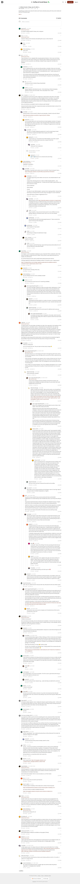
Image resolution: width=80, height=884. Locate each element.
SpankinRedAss (24, 766)
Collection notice (47, 875)
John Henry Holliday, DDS (26, 715)
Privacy (39, 875)
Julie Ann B (25, 655)
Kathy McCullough (30, 371)
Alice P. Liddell (26, 784)
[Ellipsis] (61, 28)
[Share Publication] (65, 2)
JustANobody (31, 217)
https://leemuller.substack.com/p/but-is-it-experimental (49, 200)
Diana (22, 795)
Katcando (25, 628)
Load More (21, 870)
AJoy (32, 556)
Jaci (22, 55)
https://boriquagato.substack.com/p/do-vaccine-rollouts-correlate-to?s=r (37, 791)
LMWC (22, 322)
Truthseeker (29, 176)
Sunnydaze (25, 343)
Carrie (26, 280)
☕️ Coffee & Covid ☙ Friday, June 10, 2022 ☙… (29, 7)
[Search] (63, 2)
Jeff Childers (21, 8)
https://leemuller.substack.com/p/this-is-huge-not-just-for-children (36, 115)
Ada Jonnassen (26, 709)
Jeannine (23, 28)
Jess (24, 778)
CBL (24, 758)
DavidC (26, 739)
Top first (59, 18)
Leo (25, 87)
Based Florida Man (32, 307)
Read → (20, 14)
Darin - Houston (24, 95)
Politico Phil (35, 428)
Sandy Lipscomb (24, 830)
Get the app (45, 878)
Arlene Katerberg (26, 49)
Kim (22, 35)
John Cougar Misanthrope (32, 285)
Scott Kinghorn (26, 672)
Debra (32, 543)
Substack (34, 881)
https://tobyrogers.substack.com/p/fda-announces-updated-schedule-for (36, 851)
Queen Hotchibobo (27, 863)
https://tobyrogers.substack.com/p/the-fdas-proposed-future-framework (39, 171)
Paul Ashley (23, 250)
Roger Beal (23, 700)
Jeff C (26, 495)
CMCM (30, 298)
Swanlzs (26, 665)
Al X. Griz (29, 488)
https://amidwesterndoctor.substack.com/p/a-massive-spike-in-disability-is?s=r (39, 787)
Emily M (23, 836)
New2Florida (23, 616)
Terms (42, 875)
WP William (23, 816)
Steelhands (25, 66)
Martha (26, 119)
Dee (24, 43)
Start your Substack (37, 878)
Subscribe (70, 2)
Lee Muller (25, 111)
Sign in (76, 2)
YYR (29, 210)
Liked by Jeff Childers (26, 29)
